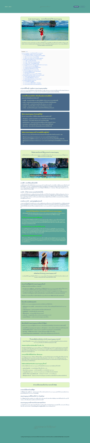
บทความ (10, 6)
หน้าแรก (6, 6)
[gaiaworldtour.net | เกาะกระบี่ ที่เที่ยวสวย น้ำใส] (45, 6)
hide (26, 51)
